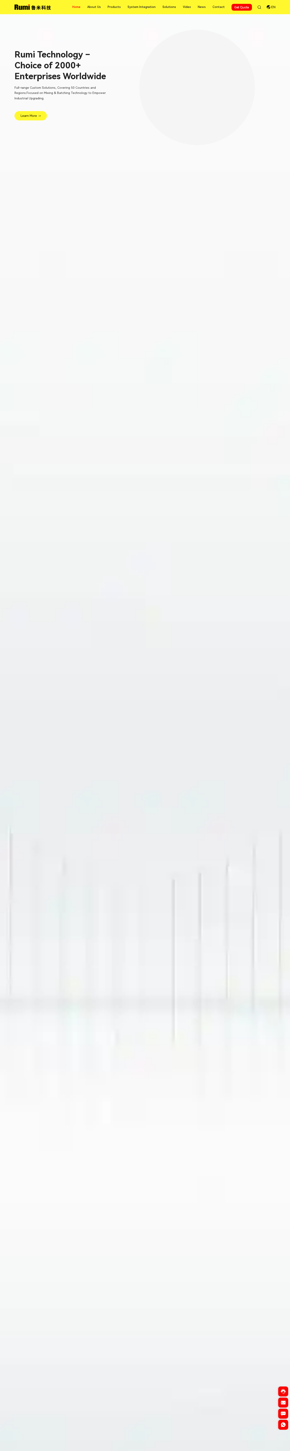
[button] (133, 1442)
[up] (283, 1436)
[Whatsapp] (283, 1426)
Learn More (29, 115)
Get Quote (241, 7)
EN (273, 7)
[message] (283, 1415)
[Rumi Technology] (33, 7)
